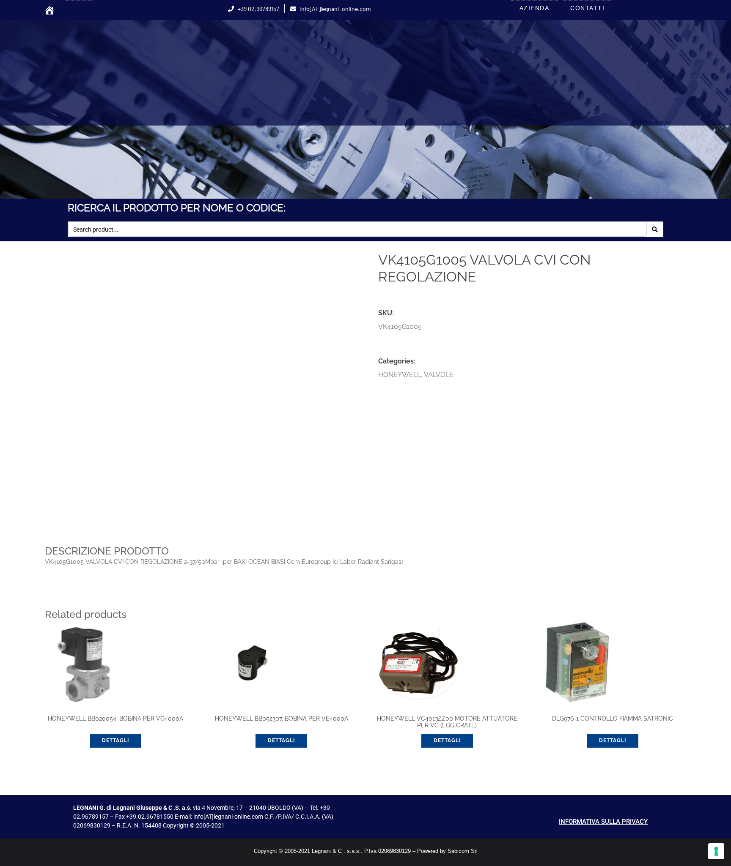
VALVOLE (438, 375)
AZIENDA (534, 8)
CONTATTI (587, 8)
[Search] (655, 229)
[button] (339, 265)
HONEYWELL (399, 375)
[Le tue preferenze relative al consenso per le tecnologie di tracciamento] (716, 851)
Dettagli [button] (115, 740)
